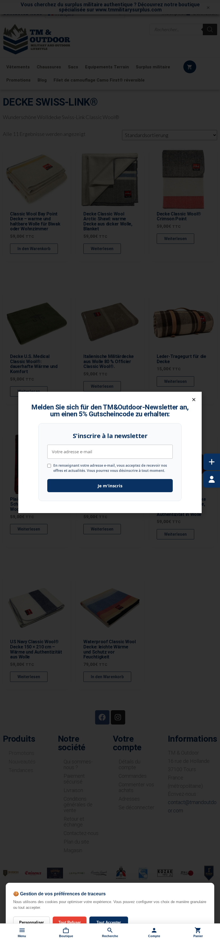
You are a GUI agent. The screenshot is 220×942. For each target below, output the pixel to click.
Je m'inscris (110, 485)
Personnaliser (31, 922)
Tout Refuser (69, 922)
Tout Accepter (109, 922)
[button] (194, 399)
